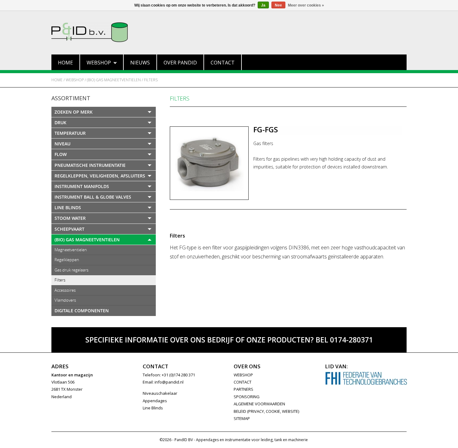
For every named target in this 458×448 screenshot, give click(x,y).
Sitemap (242, 418)
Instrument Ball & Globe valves (93, 197)
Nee (278, 5)
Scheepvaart (69, 229)
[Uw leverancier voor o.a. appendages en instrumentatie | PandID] (229, 32)
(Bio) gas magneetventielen (114, 80)
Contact (223, 62)
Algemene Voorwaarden (259, 404)
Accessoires (65, 290)
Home (65, 62)
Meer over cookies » (306, 5)
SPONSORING (247, 396)
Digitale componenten (82, 311)
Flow (61, 154)
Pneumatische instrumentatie (90, 165)
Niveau (62, 144)
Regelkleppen (67, 259)
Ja (263, 5)
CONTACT (242, 382)
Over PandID (180, 62)
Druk (60, 122)
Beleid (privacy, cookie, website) (266, 411)
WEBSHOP (243, 375)
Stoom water (70, 218)
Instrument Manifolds (82, 186)
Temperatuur (70, 133)
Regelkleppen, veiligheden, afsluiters (100, 176)
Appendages (155, 400)
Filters (151, 80)
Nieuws (140, 62)
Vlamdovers (65, 300)
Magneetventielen (71, 249)
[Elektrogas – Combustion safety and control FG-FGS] (209, 163)
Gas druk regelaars (71, 270)
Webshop (99, 62)
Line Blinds (68, 207)
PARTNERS (243, 389)
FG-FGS (265, 129)
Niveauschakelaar (160, 393)
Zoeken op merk (74, 112)
